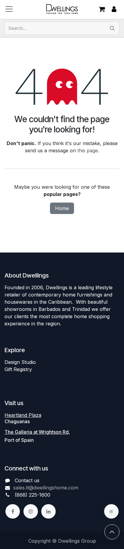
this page (87, 150)
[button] (111, 531)
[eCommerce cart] (101, 9)
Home (62, 208)
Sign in (114, 9)
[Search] (112, 28)
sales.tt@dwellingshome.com (45, 488)
